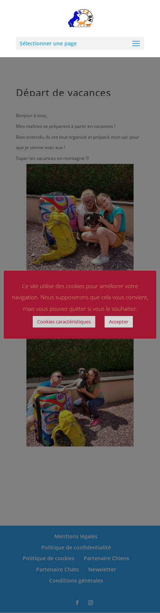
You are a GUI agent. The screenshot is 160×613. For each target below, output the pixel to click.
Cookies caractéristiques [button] (64, 321)
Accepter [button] (118, 321)
